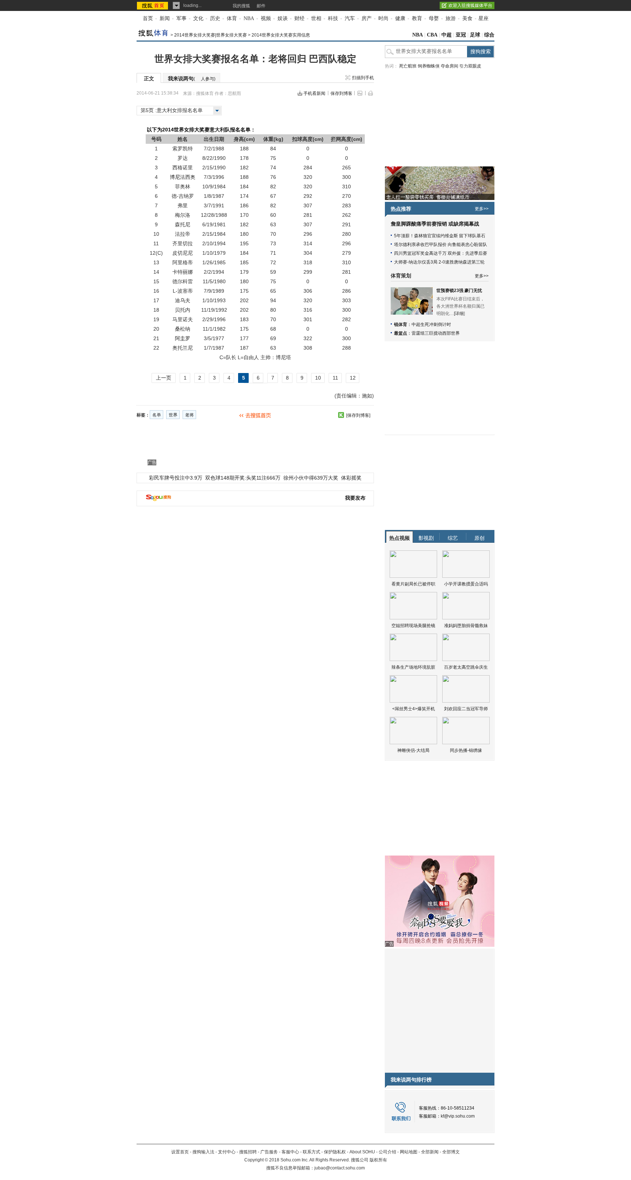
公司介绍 (387, 1151)
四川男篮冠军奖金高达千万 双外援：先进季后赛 (440, 253)
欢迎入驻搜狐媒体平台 (470, 5)
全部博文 (451, 1151)
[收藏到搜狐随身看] (341, 415)
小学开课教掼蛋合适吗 (466, 584)
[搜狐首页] (153, 5)
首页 (148, 18)
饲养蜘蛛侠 (429, 66)
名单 (156, 415)
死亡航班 (408, 66)
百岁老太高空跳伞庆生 (466, 667)
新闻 (165, 18)
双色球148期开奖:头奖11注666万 (242, 478)
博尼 (175, 177)
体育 (232, 18)
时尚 (383, 18)
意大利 (217, 129)
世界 (173, 415)
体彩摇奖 (351, 478)
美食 (467, 18)
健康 (400, 18)
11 (335, 378)
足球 (475, 35)
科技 (333, 18)
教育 (417, 18)
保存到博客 (341, 93)
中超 (446, 35)
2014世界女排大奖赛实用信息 (281, 35)
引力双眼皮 (470, 66)
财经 (299, 18)
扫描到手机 (363, 77)
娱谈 (283, 18)
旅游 (450, 18)
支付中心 (227, 1151)
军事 (181, 18)
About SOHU (362, 1151)
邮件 (261, 5)
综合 (489, 35)
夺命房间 (449, 66)
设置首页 (180, 1151)
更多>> (482, 208)
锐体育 (400, 324)
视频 (266, 18)
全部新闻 (430, 1151)
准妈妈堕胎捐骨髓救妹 (466, 625)
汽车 (350, 18)
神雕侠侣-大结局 (413, 750)
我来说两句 (191, 78)
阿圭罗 (182, 338)
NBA (249, 18)
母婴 (434, 18)
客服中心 (290, 1151)
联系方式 (311, 1151)
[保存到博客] (358, 415)
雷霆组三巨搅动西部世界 (436, 333)
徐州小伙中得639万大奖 (310, 478)
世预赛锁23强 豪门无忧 (459, 290)
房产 (367, 18)
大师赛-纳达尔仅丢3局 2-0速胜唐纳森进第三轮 (439, 262)
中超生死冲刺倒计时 (431, 324)
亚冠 (461, 35)
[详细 (459, 313)
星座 (483, 18)
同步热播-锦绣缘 (466, 750)
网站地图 (408, 1151)
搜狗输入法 (203, 1151)
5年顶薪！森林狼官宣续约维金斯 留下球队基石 (439, 235)
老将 (189, 415)
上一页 (163, 378)
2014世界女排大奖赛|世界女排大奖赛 (210, 35)
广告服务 (269, 1151)
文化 (198, 18)
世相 (316, 18)
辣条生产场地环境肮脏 (413, 667)
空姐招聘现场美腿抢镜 (413, 625)
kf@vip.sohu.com (458, 1116)
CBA (432, 35)
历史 (215, 18)
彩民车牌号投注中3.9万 (175, 478)
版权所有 (378, 1159)
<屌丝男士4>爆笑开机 (413, 708)
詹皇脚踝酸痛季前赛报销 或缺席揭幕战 (435, 224)
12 (353, 378)
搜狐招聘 (248, 1151)
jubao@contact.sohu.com (339, 1168)
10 (318, 378)
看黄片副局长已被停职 (413, 584)
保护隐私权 (335, 1151)
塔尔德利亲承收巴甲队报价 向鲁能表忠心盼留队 (440, 244)
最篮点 (400, 333)
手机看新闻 (314, 93)
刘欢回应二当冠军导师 (466, 708)
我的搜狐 (241, 5)
